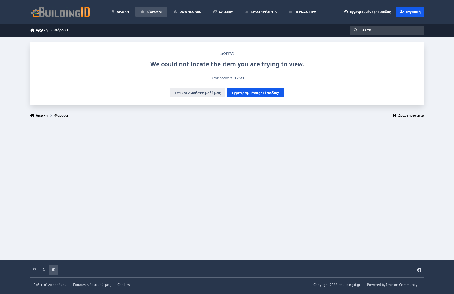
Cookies (123, 284)
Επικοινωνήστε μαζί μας (198, 92)
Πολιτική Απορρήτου (49, 284)
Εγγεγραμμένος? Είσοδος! (255, 92)
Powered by (392, 284)
